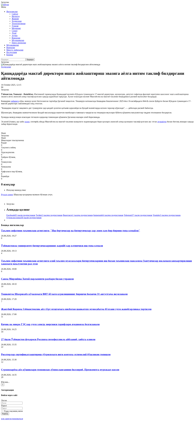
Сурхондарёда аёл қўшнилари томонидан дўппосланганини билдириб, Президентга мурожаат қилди (60, 369)
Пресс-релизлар (19, 43)
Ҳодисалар (17, 21)
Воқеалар (16, 38)
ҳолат (27, 122)
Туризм (15, 26)
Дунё (14, 33)
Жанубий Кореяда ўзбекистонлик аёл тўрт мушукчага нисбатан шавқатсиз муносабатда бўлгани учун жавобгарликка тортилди (76, 309)
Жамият (15, 19)
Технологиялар (18, 23)
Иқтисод (16, 16)
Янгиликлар (12, 11)
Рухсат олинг (7, 194)
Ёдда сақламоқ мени (13, 411)
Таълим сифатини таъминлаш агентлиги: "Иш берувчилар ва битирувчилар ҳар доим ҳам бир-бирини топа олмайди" (70, 230)
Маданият (16, 28)
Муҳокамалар (18, 40)
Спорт (14, 31)
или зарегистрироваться (12, 419)
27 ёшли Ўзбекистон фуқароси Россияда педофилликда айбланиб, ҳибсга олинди (48, 339)
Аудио (14, 35)
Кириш (9, 55)
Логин (4, 400)
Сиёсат (15, 14)
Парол (4, 405)
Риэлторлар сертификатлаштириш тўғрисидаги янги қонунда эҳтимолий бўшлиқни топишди (56, 354)
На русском (11, 52)
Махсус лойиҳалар (14, 50)
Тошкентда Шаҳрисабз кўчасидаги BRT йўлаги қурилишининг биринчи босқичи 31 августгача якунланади (64, 294)
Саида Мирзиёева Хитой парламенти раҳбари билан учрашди (37, 278)
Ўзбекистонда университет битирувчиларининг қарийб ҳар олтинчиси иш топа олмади (52, 245)
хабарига (15, 101)
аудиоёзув (161, 122)
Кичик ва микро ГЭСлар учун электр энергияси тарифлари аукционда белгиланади (50, 324)
